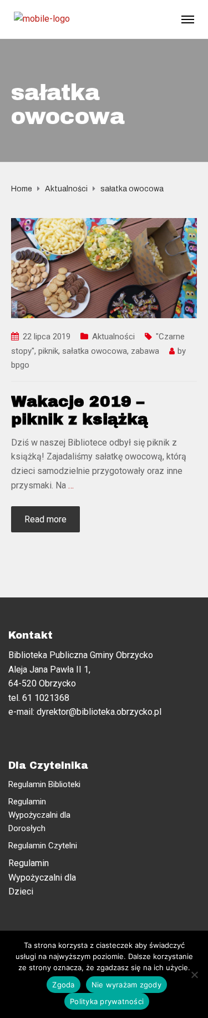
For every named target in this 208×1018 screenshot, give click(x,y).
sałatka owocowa (94, 351)
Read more (45, 519)
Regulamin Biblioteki (44, 784)
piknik (48, 351)
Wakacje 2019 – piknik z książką (79, 410)
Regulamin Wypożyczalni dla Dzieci (42, 877)
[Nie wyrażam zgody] (194, 974)
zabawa (145, 351)
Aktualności (113, 337)
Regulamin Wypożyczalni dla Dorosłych (39, 815)
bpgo (20, 365)
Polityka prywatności (107, 1001)
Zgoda (63, 984)
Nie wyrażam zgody (126, 984)
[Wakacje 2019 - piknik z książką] (104, 267)
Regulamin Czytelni (42, 846)
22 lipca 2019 (46, 337)
